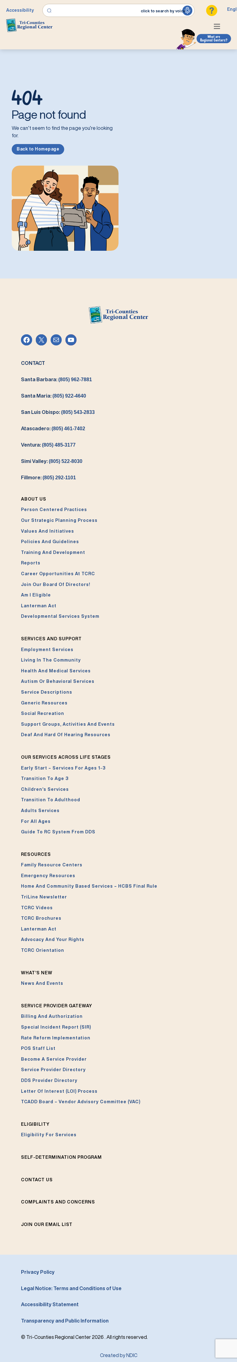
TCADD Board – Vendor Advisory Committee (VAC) (80, 1102)
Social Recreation (42, 713)
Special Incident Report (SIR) (56, 1027)
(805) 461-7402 (68, 428)
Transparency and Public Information (65, 1320)
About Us (33, 499)
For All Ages (36, 821)
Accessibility (20, 10)
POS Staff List (38, 1048)
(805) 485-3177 (59, 445)
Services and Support (51, 639)
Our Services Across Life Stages (66, 757)
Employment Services (47, 649)
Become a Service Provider (54, 1059)
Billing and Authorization (52, 1016)
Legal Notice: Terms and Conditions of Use (71, 1288)
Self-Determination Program (61, 1157)
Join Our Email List (47, 1224)
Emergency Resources (48, 875)
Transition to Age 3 (45, 778)
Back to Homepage (38, 149)
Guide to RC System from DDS (58, 832)
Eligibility (35, 1124)
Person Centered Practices (54, 509)
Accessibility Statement (50, 1304)
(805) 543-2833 (78, 412)
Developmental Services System (60, 616)
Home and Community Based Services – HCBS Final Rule (89, 886)
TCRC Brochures (41, 918)
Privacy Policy (38, 1271)
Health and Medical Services (56, 671)
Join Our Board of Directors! (55, 584)
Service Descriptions (46, 692)
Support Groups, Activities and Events (68, 724)
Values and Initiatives (47, 531)
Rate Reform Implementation (55, 1038)
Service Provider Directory (53, 1069)
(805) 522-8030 (65, 461)
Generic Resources (44, 703)
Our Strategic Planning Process (59, 520)
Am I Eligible (36, 595)
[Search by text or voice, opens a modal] (118, 10)
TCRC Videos (37, 908)
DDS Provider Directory (49, 1080)
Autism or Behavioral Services (57, 681)
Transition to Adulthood (50, 800)
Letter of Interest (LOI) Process (59, 1091)
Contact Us (37, 1180)
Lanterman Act (38, 606)
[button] (218, 27)
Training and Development (53, 552)
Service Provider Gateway (56, 1006)
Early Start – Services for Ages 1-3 (63, 768)
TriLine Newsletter (44, 897)
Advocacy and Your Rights (52, 939)
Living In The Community (51, 660)
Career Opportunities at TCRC (58, 574)
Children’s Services (45, 789)
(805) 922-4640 (69, 395)
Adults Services (40, 810)
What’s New (36, 973)
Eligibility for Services (49, 1135)
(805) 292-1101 (59, 477)
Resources (36, 854)
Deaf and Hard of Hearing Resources (65, 735)
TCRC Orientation (42, 950)
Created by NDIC (118, 1355)
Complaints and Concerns (58, 1202)
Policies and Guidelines (50, 541)
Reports (30, 563)
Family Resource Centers (51, 865)
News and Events (42, 983)
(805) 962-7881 (75, 379)
